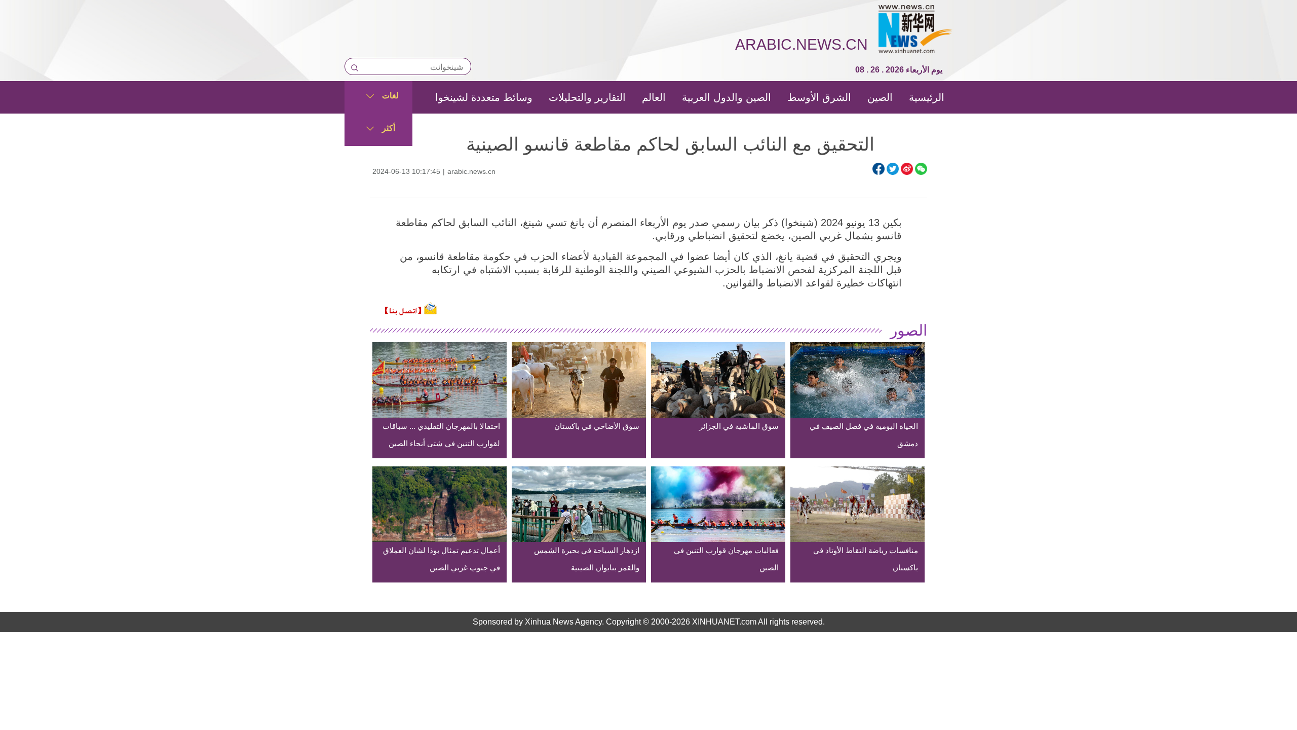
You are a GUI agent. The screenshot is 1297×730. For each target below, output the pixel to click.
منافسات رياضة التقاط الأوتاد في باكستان (865, 559)
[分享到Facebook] (878, 169)
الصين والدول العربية (726, 97)
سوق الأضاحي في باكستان (596, 426)
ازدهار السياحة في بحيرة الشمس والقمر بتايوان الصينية (586, 559)
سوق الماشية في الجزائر (739, 426)
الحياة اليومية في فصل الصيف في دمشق (864, 435)
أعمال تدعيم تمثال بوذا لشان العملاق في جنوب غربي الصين (441, 559)
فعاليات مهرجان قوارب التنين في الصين (726, 559)
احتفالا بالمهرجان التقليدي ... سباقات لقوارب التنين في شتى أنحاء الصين (441, 435)
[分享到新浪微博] (907, 169)
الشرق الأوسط (819, 97)
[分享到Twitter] (893, 169)
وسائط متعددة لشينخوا (483, 97)
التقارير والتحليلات (587, 97)
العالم (654, 97)
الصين (880, 97)
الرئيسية (926, 97)
